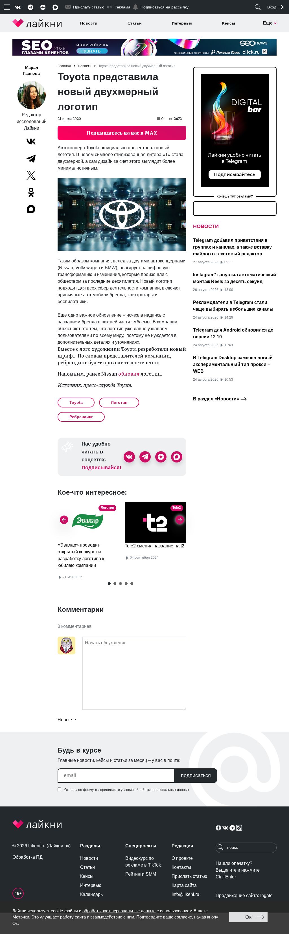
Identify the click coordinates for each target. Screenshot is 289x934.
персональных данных (171, 790)
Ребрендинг (81, 417)
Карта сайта (184, 885)
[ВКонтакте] (31, 141)
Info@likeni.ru (185, 894)
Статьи (135, 23)
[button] (109, 583)
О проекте (182, 858)
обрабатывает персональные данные (119, 910)
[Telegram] (31, 158)
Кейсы (228, 23)
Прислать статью (189, 876)
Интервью (182, 23)
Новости (88, 23)
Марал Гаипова (31, 70)
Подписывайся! (101, 467)
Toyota (76, 402)
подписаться (196, 775)
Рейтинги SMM (140, 874)
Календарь (91, 894)
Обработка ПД (27, 857)
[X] (31, 175)
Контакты (181, 867)
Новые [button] (65, 719)
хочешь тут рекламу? (235, 196)
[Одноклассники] (31, 192)
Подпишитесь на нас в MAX (122, 133)
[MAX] (31, 209)
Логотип (119, 402)
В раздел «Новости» (216, 398)
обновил (128, 374)
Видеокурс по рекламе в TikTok (143, 861)
